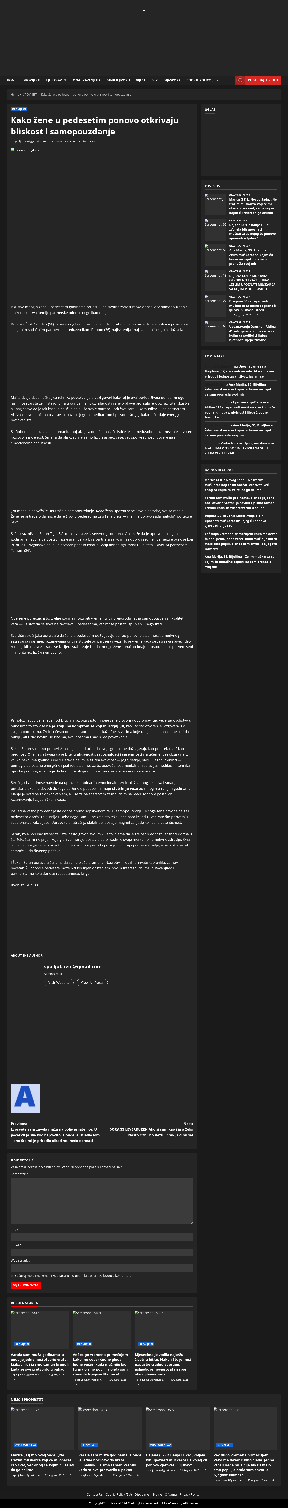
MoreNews (170, 1503)
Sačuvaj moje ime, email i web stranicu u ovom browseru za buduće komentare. (73, 1276)
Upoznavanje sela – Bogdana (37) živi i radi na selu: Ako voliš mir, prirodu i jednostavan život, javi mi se (240, 371)
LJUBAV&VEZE (56, 80)
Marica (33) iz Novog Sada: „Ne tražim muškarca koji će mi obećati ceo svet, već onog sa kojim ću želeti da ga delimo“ (215, 204)
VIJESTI (141, 80)
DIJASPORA (172, 80)
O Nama (171, 1494)
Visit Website (59, 982)
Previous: (55, 1132)
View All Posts (92, 982)
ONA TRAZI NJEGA (87, 80)
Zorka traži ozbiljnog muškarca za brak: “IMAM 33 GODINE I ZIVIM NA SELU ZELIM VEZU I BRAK (239, 448)
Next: (151, 1129)
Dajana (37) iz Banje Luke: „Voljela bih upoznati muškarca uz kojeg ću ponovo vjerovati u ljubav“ (215, 230)
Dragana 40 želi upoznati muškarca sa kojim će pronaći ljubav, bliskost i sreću (215, 306)
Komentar (19, 1174)
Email (16, 1245)
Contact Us (95, 1494)
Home (11, 80)
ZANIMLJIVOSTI (118, 80)
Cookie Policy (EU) (202, 80)
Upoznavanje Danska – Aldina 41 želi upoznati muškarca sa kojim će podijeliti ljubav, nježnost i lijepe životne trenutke (215, 331)
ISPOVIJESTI (31, 80)
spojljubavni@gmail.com (30, 141)
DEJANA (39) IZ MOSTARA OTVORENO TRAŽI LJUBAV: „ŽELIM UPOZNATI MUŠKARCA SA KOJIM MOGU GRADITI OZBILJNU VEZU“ (215, 280)
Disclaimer (142, 1494)
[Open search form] (231, 80)
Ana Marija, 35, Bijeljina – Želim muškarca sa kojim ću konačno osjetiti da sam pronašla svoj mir (215, 255)
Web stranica (20, 1260)
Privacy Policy (189, 1494)
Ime (15, 1230)
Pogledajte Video (263, 80)
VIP (155, 80)
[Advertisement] (144, 40)
